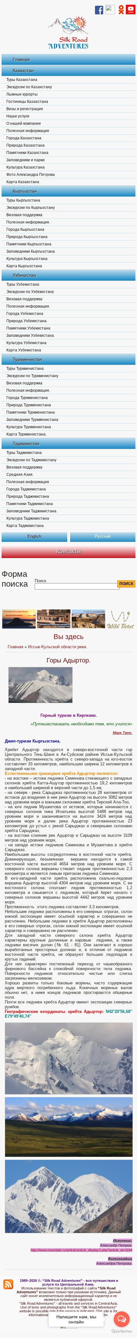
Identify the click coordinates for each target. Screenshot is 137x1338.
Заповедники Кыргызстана (30, 251)
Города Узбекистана (24, 313)
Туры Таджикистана (24, 452)
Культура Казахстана (25, 167)
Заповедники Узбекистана (30, 335)
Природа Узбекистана (26, 321)
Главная (21, 59)
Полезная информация (27, 131)
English (34, 536)
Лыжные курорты (22, 94)
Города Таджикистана (26, 489)
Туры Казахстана (21, 79)
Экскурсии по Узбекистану (30, 292)
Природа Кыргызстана (26, 237)
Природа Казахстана (25, 145)
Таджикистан (26, 443)
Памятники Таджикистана (29, 504)
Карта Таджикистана (25, 525)
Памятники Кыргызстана (28, 244)
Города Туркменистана (27, 398)
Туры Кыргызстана (23, 200)
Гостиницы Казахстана (27, 101)
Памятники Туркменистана (30, 412)
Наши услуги (17, 116)
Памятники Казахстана (27, 152)
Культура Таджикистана (27, 518)
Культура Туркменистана (28, 427)
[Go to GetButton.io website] (122, 1331)
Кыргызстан (25, 191)
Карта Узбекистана (23, 350)
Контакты (68, 551)
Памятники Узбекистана (28, 328)
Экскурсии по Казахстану (29, 87)
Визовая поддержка (24, 215)
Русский (103, 536)
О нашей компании (23, 123)
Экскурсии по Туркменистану (32, 376)
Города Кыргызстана (25, 229)
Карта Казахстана (22, 182)
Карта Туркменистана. (26, 434)
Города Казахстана (23, 138)
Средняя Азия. (19, 474)
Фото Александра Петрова (30, 174)
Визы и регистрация (24, 109)
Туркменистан (27, 359)
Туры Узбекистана (22, 284)
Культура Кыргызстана (26, 258)
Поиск (40, 580)
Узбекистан (24, 275)
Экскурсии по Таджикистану (31, 460)
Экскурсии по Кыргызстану (30, 207)
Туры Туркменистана (25, 368)
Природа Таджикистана (27, 496)
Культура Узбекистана (26, 343)
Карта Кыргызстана (24, 266)
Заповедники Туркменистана (32, 419)
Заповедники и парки (25, 160)
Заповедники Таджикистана (31, 511)
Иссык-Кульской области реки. (57, 646)
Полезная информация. (28, 222)
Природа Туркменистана (28, 405)
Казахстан (23, 70)
